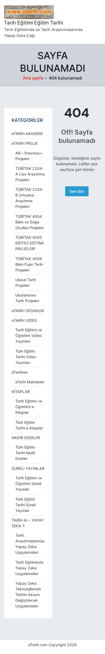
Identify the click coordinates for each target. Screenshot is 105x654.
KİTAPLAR (21, 391)
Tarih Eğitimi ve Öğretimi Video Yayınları (28, 335)
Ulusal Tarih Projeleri (25, 282)
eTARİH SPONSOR (28, 310)
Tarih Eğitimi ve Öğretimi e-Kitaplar (28, 407)
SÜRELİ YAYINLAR (28, 468)
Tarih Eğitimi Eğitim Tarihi (33, 23)
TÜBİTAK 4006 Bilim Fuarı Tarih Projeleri (29, 264)
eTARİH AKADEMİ (27, 133)
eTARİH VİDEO (24, 320)
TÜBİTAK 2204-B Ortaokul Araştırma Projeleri (29, 198)
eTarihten (20, 372)
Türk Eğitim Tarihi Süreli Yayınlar (25, 505)
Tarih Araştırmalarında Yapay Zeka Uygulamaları (29, 544)
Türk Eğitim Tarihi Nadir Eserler (25, 453)
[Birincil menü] (95, 21)
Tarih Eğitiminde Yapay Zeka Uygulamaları (29, 568)
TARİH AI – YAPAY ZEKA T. (28, 523)
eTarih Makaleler (29, 382)
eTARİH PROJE (25, 143)
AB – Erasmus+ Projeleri (28, 156)
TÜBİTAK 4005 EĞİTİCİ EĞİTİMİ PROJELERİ (29, 243)
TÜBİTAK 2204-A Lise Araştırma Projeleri (30, 174)
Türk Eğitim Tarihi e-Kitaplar (29, 425)
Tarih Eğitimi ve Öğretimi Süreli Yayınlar (28, 483)
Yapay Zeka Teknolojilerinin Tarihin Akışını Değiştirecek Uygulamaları (28, 594)
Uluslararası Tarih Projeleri (27, 298)
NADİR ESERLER (26, 437)
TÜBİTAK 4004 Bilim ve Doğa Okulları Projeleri (29, 222)
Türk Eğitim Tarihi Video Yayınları (25, 357)
